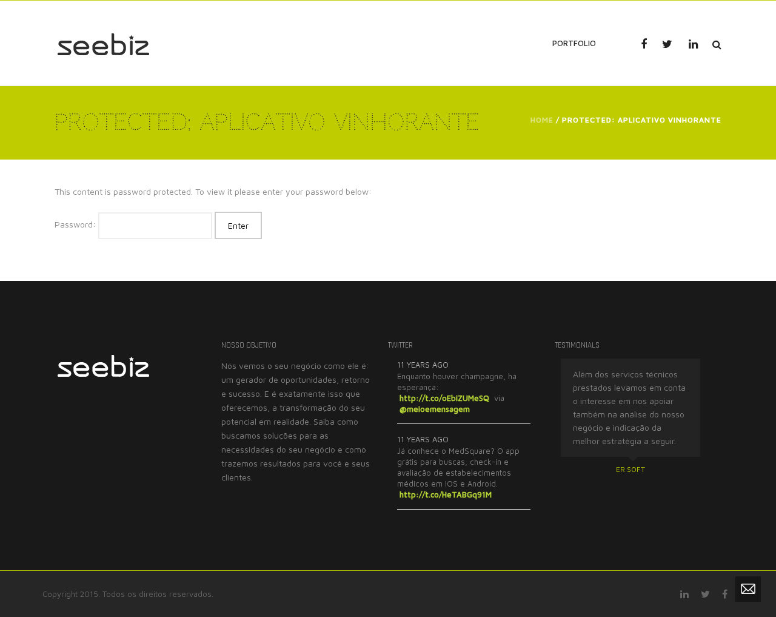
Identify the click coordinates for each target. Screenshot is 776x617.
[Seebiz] (103, 43)
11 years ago (423, 364)
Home (542, 119)
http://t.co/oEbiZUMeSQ (444, 398)
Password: (76, 224)
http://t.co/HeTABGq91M (446, 494)
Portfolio (574, 43)
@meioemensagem (435, 409)
